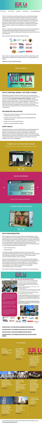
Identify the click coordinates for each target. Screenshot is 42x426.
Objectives (18, 11)
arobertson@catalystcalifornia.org (9, 422)
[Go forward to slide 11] (22, 169)
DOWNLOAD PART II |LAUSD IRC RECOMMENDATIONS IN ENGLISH (17, 332)
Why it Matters (11, 11)
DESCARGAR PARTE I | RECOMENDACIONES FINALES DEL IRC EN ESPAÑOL (18, 329)
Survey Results (26, 11)
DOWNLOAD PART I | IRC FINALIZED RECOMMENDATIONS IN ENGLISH (17, 327)
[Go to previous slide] (4, 187)
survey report (17, 138)
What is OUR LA (3, 11)
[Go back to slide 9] (19, 169)
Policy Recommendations (35, 11)
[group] (7, 353)
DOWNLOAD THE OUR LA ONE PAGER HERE (11, 61)
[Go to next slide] (37, 187)
